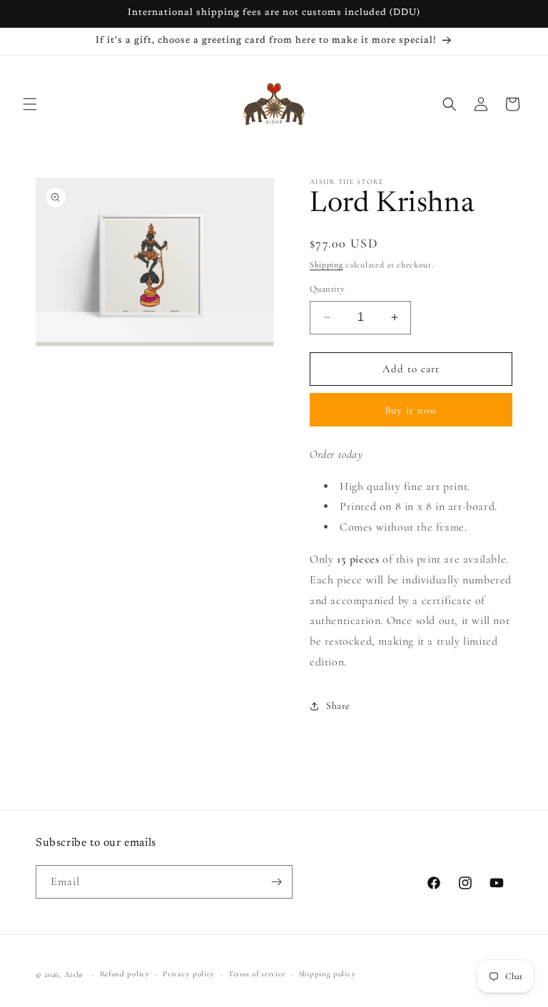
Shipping (326, 265)
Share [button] (338, 706)
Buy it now (411, 410)
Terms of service (256, 973)
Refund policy (125, 973)
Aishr (74, 974)
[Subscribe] (276, 882)
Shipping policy (327, 973)
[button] (30, 104)
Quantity (327, 289)
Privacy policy (189, 973)
